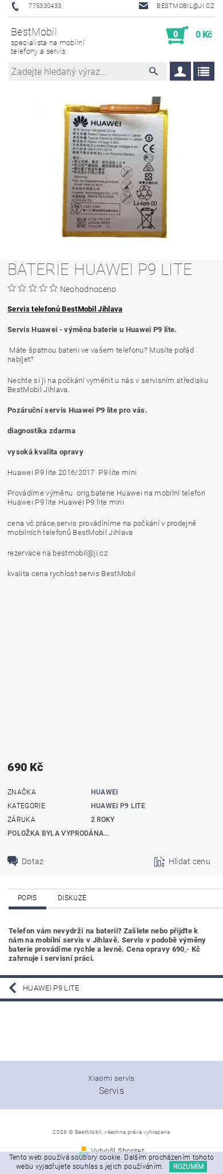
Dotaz (33, 861)
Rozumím (188, 1167)
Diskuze (72, 898)
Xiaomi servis (111, 1078)
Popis (27, 898)
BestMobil (48, 40)
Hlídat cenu (190, 861)
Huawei (104, 792)
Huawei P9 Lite (118, 806)
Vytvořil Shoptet (117, 1151)
